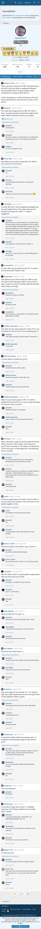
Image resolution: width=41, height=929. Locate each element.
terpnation (8, 276)
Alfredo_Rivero (10, 356)
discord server (7, 18)
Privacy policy (26, 909)
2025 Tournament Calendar (21, 15)
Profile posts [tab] (5, 76)
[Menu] (3, 2)
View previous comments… (10, 122)
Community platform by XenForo (19, 915)
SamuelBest (9, 611)
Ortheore (7, 689)
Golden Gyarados (11, 326)
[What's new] (34, 3)
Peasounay (8, 734)
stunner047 (8, 265)
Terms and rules (15, 909)
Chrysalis (7, 204)
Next (21, 894)
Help (34, 909)
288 (4, 66)
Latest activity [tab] (18, 76)
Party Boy (8, 159)
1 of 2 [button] (14, 894)
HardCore (8, 785)
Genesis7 (9, 126)
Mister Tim (8, 850)
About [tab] (36, 76)
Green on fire (9, 83)
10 (38, 66)
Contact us (5, 909)
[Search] (38, 3)
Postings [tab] (28, 76)
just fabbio (8, 648)
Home (4, 911)
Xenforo (6, 906)
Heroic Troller (9, 543)
